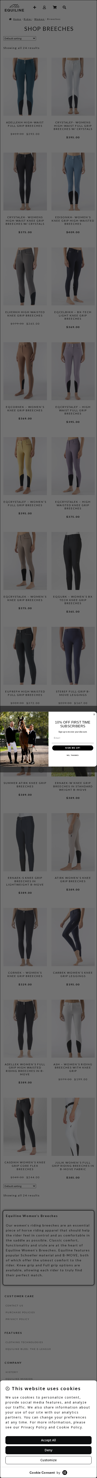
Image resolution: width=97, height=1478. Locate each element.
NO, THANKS (73, 755)
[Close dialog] (94, 714)
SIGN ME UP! (72, 748)
